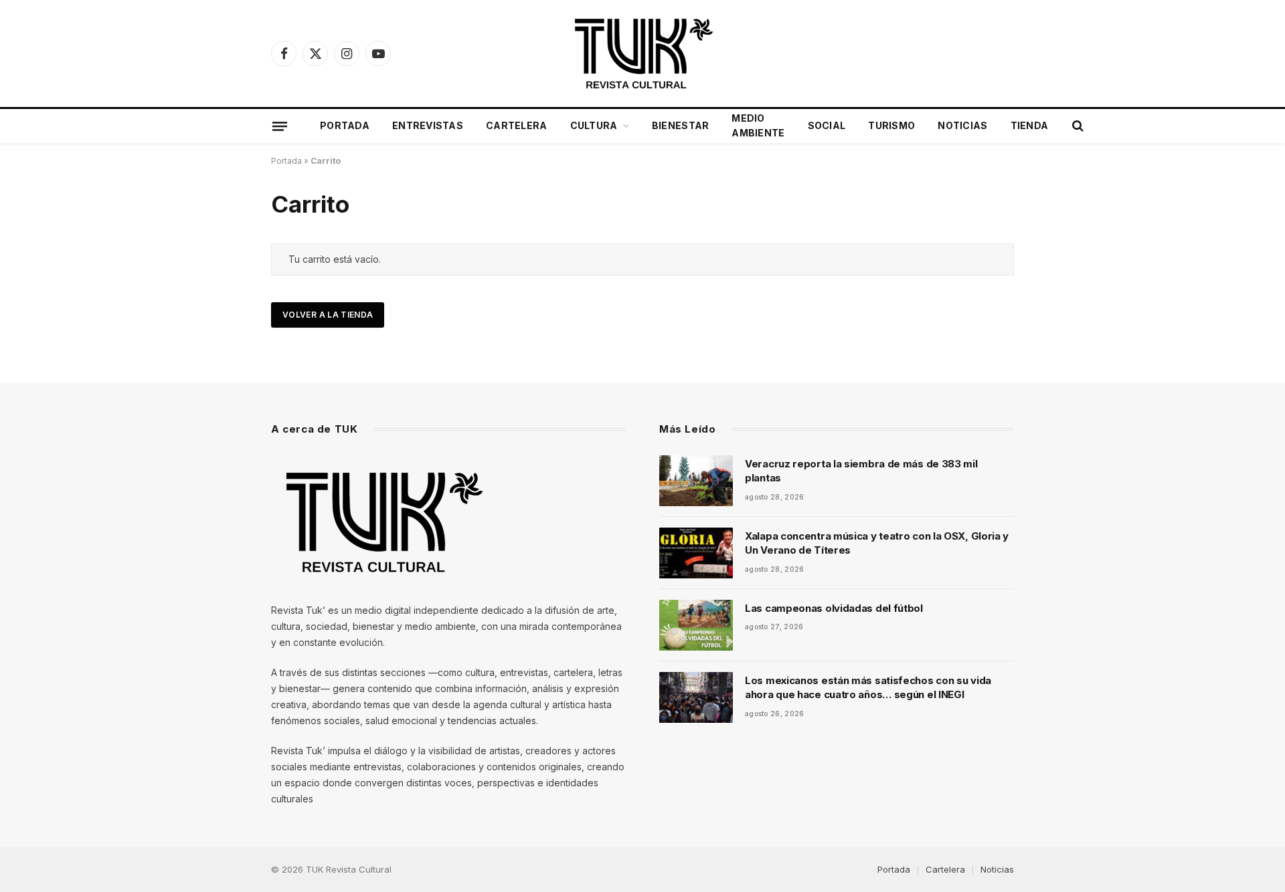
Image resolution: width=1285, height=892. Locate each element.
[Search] (1076, 126)
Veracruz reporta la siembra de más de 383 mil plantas (861, 470)
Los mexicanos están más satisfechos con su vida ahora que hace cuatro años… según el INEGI (868, 687)
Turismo (891, 125)
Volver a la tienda (327, 315)
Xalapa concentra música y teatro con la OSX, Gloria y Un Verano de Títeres (877, 543)
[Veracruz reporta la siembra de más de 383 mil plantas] (696, 480)
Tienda (1030, 125)
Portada (344, 125)
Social (827, 125)
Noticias (962, 125)
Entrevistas (427, 125)
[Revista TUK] (642, 53)
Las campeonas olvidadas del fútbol (834, 608)
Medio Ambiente (758, 125)
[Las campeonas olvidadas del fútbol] (696, 625)
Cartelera (516, 125)
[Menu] (279, 125)
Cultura (594, 125)
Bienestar (680, 125)
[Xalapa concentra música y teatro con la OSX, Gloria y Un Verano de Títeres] (696, 553)
